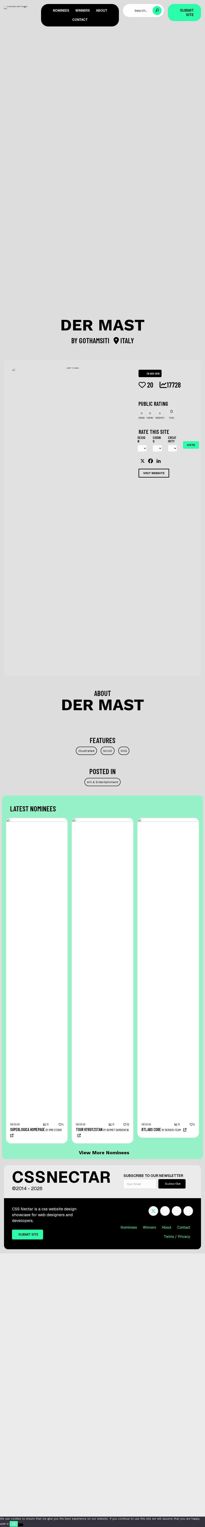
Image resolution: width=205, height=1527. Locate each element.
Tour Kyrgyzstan (89, 1129)
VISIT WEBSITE (154, 473)
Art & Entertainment (102, 782)
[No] (20, 1524)
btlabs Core (151, 1129)
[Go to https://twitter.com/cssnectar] (153, 1211)
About (166, 1227)
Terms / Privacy (177, 1236)
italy (126, 340)
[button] (157, 10)
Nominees (129, 1227)
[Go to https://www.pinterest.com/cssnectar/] (176, 1211)
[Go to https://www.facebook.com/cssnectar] (165, 1211)
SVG (124, 751)
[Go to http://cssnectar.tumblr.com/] (188, 1211)
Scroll (107, 751)
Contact (183, 1227)
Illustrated (86, 751)
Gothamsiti (95, 340)
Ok (13, 1523)
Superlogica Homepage (27, 1129)
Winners (149, 1227)
